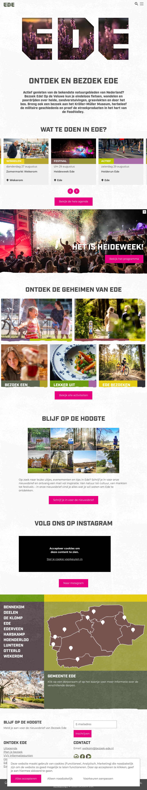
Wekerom (13, 656)
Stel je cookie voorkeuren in (65, 559)
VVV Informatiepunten (18, 755)
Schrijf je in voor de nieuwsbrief (73, 500)
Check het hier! (18, 259)
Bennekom (14, 607)
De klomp (13, 618)
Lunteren (13, 646)
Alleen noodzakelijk (60, 778)
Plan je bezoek (13, 752)
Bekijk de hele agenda (73, 201)
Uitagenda (10, 748)
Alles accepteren (26, 778)
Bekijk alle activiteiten (73, 395)
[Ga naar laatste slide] (70, 191)
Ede (7, 624)
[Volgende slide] (76, 191)
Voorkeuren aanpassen (98, 778)
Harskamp (14, 635)
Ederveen (13, 629)
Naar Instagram (73, 583)
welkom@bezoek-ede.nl (98, 748)
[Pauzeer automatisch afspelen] (144, 212)
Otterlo (12, 651)
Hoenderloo (16, 640)
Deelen (11, 613)
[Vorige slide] (3, 241)
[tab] (69, 269)
